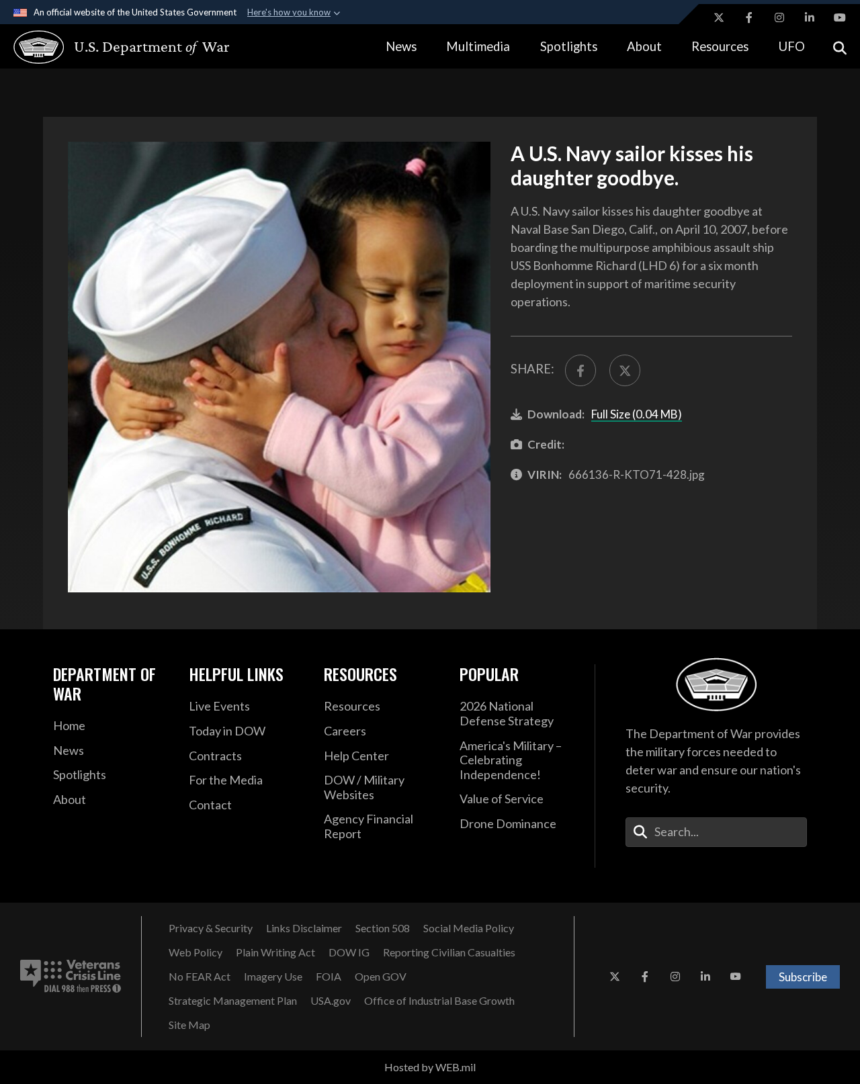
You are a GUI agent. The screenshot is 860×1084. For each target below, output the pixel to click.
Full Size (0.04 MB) (636, 414)
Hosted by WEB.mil (430, 1066)
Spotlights (568, 46)
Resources (719, 46)
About (644, 46)
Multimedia (478, 46)
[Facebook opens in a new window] (749, 17)
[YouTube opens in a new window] (840, 17)
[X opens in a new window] (719, 17)
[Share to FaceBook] (580, 370)
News (401, 46)
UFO (792, 46)
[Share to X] (624, 370)
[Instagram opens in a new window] (779, 17)
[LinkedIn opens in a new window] (810, 17)
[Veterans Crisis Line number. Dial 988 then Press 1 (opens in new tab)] (70, 976)
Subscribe (803, 977)
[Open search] (840, 47)
